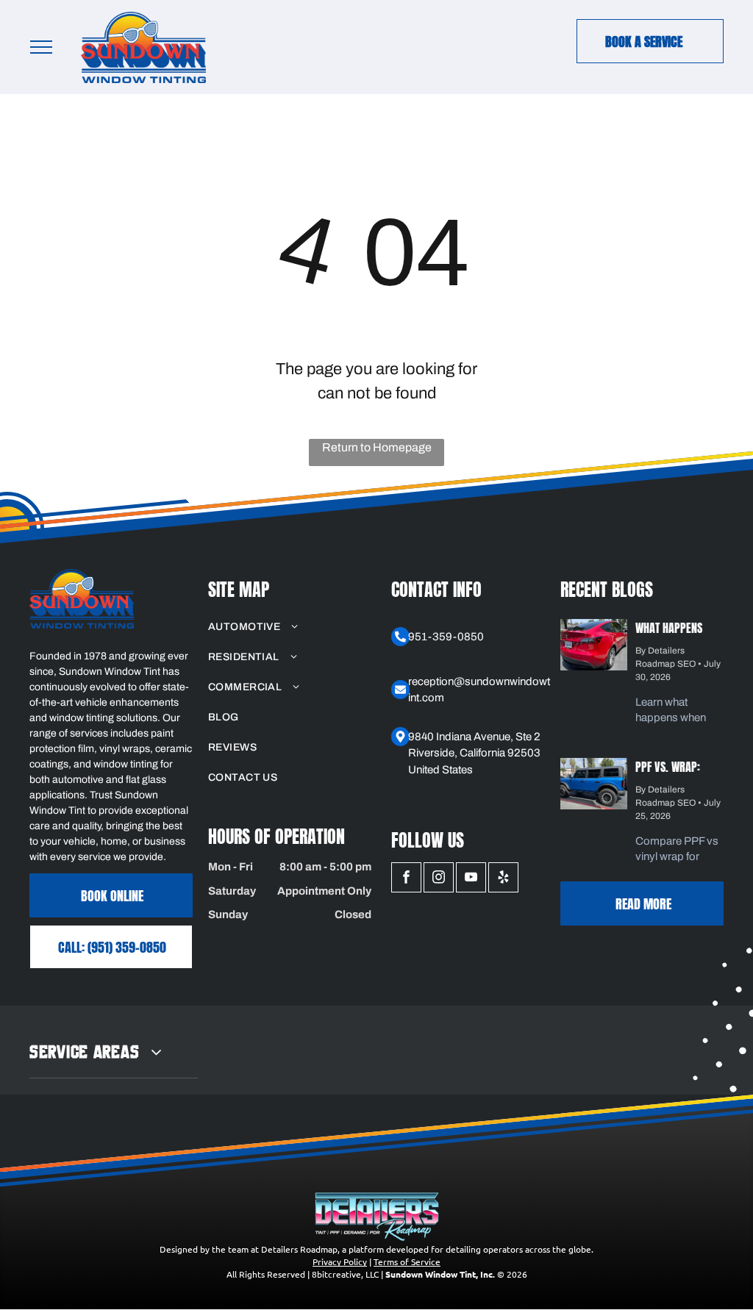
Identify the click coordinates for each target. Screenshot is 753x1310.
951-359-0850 (446, 637)
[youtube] (471, 879)
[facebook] (406, 879)
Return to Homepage (377, 447)
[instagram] (439, 879)
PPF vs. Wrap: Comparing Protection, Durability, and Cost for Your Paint (671, 765)
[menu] (41, 47)
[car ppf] (593, 644)
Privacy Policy (340, 1261)
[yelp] (503, 879)
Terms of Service (407, 1261)
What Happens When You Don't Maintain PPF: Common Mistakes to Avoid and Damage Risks (678, 626)
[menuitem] (289, 627)
